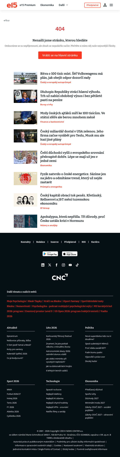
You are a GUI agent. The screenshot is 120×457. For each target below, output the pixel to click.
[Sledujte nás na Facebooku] (56, 264)
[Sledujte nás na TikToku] (77, 264)
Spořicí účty (90, 394)
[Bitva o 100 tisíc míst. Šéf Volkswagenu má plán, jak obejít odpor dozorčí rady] (25, 78)
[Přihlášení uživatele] (105, 5)
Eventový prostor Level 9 (38, 311)
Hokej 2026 (12, 398)
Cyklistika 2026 (13, 415)
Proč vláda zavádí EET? (95, 348)
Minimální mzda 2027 (95, 402)
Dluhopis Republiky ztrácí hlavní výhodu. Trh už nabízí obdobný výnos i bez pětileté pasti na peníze (71, 96)
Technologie (53, 381)
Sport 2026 (13, 381)
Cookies (57, 445)
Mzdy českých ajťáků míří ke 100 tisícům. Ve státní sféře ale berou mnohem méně (72, 115)
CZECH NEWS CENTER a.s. (71, 431)
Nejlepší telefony (54, 394)
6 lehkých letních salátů (57, 370)
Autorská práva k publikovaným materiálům (33, 441)
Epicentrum (12, 336)
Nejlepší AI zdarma (54, 398)
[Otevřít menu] (111, 5)
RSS (84, 242)
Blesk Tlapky (35, 301)
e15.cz (6, 20)
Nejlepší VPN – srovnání (57, 407)
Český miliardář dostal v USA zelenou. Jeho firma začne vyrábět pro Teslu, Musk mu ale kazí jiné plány (72, 135)
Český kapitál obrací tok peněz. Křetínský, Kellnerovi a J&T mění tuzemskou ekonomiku (71, 199)
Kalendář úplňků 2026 (17, 353)
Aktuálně (12, 327)
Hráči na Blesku (52, 301)
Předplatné (70, 242)
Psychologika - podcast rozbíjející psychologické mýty (62, 306)
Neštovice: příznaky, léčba (19, 340)
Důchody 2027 (91, 398)
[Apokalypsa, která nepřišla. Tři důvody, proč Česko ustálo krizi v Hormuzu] (25, 221)
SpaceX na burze (53, 389)
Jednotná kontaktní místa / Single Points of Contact (36, 449)
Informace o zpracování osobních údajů (33, 445)
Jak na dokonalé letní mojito (59, 366)
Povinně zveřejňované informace (92, 449)
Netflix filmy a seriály (55, 411)
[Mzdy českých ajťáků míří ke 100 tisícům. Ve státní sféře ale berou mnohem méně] (25, 117)
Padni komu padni (93, 352)
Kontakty (26, 242)
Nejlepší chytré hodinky (57, 402)
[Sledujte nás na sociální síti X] (49, 264)
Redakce (40, 242)
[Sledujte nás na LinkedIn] (42, 264)
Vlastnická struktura (94, 445)
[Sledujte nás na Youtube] (70, 264)
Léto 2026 (51, 327)
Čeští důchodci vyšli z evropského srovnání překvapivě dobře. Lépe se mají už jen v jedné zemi (72, 157)
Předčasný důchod (93, 389)
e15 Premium (27, 5)
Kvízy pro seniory (15, 349)
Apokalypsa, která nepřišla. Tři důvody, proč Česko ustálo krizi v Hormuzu (72, 219)
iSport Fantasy (71, 301)
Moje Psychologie (16, 301)
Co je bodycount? (15, 358)
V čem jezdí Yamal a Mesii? (19, 344)
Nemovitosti (23, 306)
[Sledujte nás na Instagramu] (63, 264)
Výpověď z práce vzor (95, 356)
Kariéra (95, 242)
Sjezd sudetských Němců (96, 343)
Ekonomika (47, 5)
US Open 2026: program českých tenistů (76, 311)
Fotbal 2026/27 (14, 394)
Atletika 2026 (13, 411)
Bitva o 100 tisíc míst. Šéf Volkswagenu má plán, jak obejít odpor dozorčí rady (71, 76)
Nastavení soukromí (73, 445)
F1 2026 (10, 407)
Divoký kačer (91, 361)
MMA (9, 389)
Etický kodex (68, 449)
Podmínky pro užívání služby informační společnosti (81, 441)
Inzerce (55, 242)
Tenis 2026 (12, 402)
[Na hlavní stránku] (12, 5)
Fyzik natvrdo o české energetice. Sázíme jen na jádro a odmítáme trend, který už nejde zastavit (73, 178)
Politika (89, 327)
